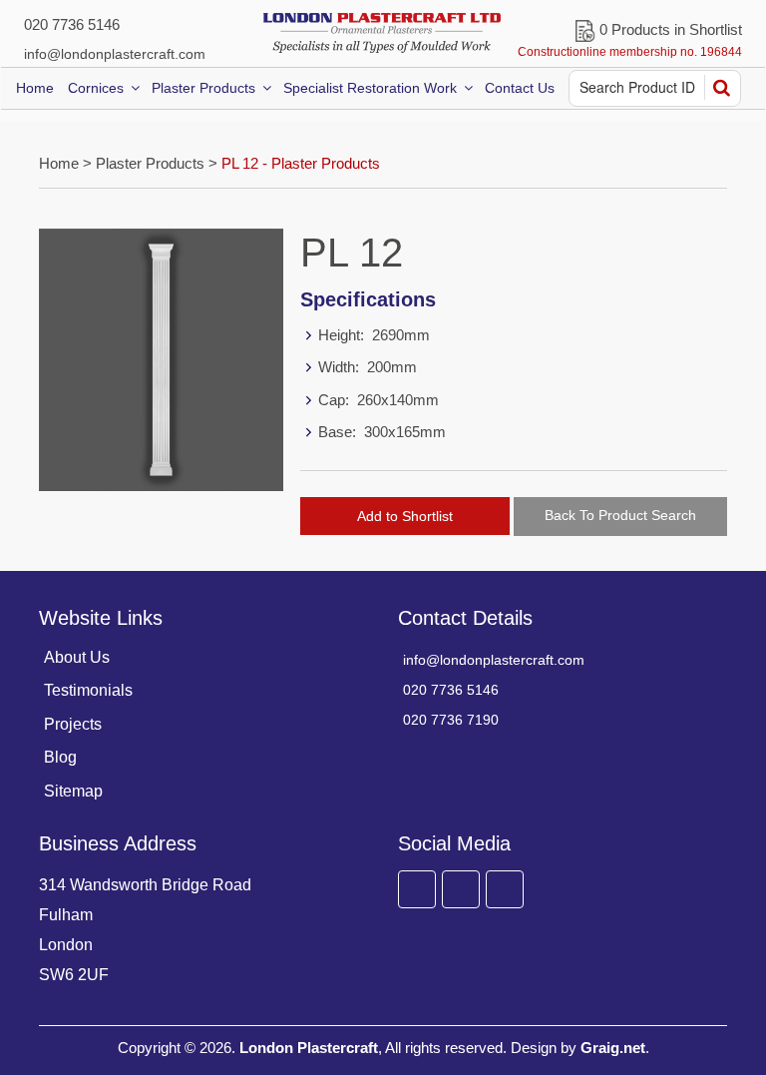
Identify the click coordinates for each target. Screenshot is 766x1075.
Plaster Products (203, 88)
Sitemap (73, 791)
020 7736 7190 (451, 720)
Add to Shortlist (405, 516)
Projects (73, 724)
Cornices (96, 88)
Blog (60, 757)
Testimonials (88, 690)
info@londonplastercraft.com (114, 54)
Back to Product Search (620, 515)
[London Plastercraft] (383, 32)
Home (35, 88)
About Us (77, 657)
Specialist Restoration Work (370, 88)
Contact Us (520, 88)
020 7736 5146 (72, 24)
